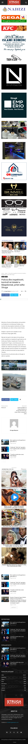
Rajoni (3, 458)
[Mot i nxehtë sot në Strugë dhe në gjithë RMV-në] (5, 442)
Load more (13, 607)
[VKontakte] (21, 732)
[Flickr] (14, 732)
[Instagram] (17, 732)
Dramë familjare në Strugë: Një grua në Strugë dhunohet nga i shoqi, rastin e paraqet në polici (21, 410)
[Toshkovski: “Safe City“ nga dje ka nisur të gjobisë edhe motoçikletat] (5, 449)
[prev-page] (2, 461)
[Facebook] (10, 732)
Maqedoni (4, 451)
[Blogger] (7, 732)
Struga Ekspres (7, 291)
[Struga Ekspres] (2, 291)
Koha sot (3, 407)
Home (2, 273)
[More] (20, 294)
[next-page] (5, 461)
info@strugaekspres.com (13, 722)
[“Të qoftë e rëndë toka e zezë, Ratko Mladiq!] (5, 456)
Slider (6, 276)
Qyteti (6, 273)
